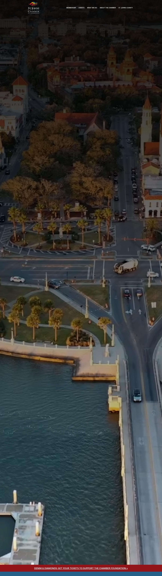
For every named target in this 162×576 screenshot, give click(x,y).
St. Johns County (125, 8)
